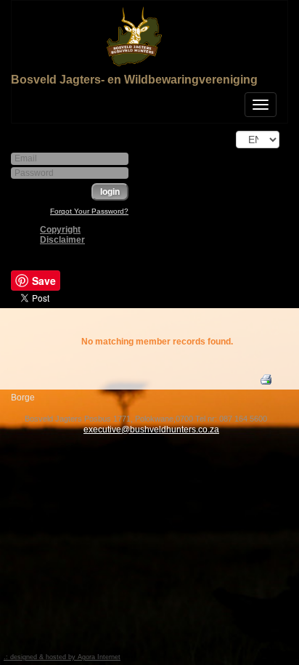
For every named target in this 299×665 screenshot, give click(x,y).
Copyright (60, 230)
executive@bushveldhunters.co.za (151, 429)
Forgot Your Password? (89, 211)
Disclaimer (62, 240)
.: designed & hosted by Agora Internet (62, 657)
